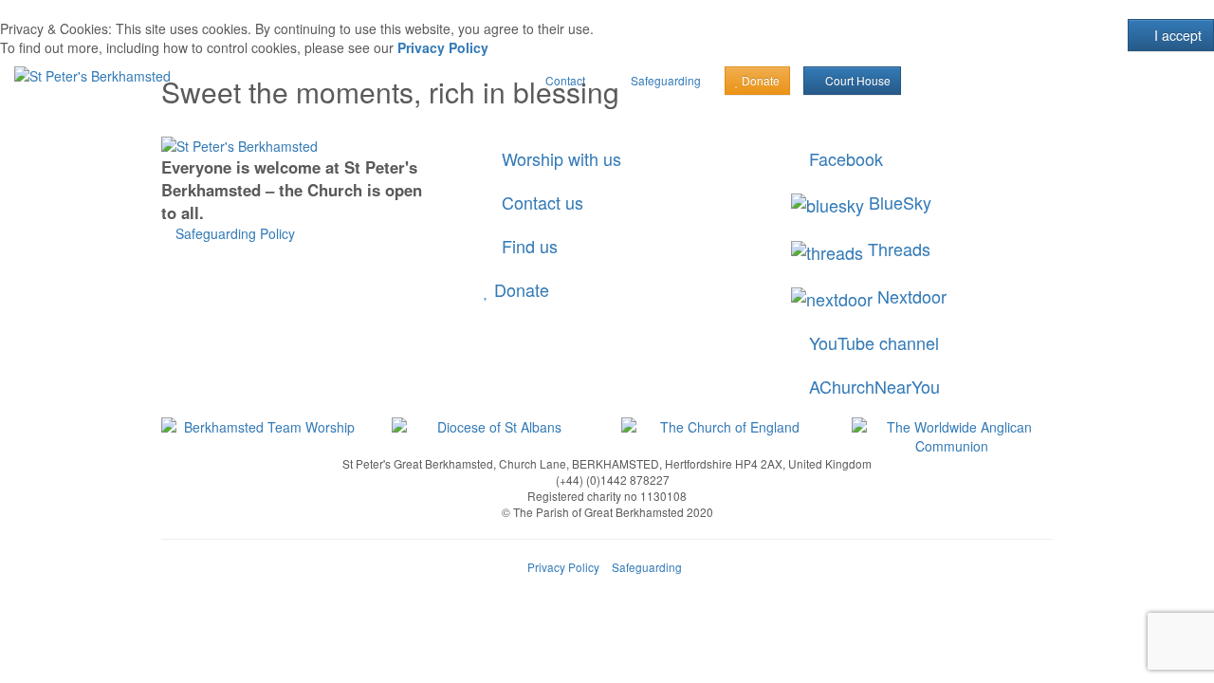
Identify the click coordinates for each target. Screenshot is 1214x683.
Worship (419, 123)
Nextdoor (910, 296)
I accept (1176, 35)
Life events (514, 123)
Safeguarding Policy (233, 233)
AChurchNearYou (872, 386)
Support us (767, 123)
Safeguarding (647, 567)
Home (138, 123)
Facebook (843, 158)
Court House (856, 80)
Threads (896, 248)
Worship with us (559, 158)
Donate (519, 289)
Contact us (540, 202)
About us (202, 123)
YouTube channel (871, 342)
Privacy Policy (442, 47)
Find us (527, 245)
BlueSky (897, 202)
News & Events (312, 123)
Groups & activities (641, 123)
